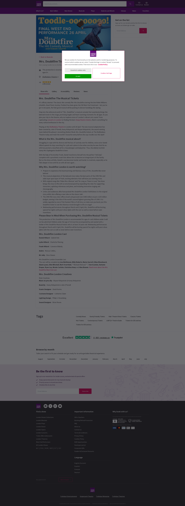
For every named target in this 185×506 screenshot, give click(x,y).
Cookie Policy (103, 64)
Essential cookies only (78, 70)
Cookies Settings (106, 73)
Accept (78, 76)
